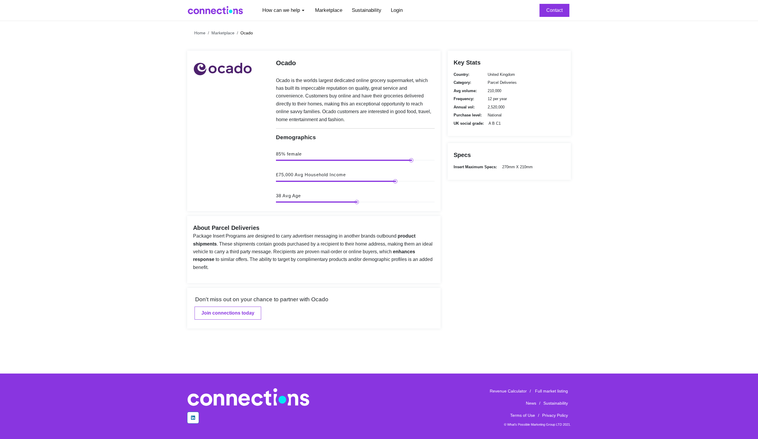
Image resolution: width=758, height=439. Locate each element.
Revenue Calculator (508, 391)
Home (199, 33)
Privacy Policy (555, 415)
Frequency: (464, 99)
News (531, 403)
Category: (462, 82)
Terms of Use (522, 415)
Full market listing (551, 391)
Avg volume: (465, 91)
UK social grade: (469, 123)
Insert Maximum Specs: (475, 167)
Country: (461, 74)
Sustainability (555, 403)
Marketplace (223, 33)
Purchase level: (468, 115)
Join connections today (227, 312)
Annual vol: (464, 107)
